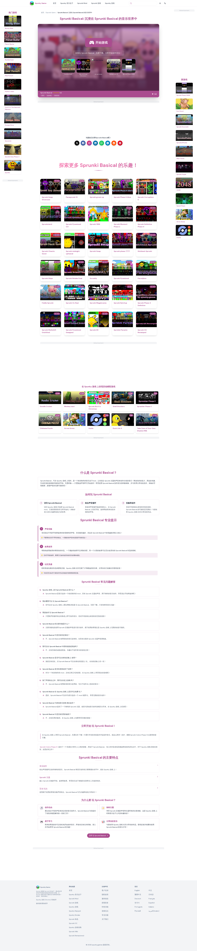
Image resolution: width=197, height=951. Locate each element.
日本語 (151, 894)
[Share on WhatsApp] (101, 143)
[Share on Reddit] (113, 143)
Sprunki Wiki (73, 931)
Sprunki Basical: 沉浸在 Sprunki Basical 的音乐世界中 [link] (75, 12)
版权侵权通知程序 (42, 903)
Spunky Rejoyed (75, 911)
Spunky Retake (74, 915)
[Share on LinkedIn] (95, 143)
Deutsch (138, 899)
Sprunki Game (51, 12)
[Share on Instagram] (89, 143)
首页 (54, 3)
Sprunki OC (73, 923)
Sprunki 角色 (73, 919)
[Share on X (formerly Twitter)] (76, 143)
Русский (138, 911)
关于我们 (105, 919)
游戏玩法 (105, 911)
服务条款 (105, 899)
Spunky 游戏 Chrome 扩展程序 (46, 900)
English (137, 890)
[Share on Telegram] (107, 143)
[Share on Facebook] (83, 143)
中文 (150, 890)
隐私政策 (105, 894)
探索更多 (105, 903)
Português (138, 907)
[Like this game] (152, 94)
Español (152, 903)
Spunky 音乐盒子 (66, 3)
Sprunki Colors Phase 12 (49, 747)
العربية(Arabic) (154, 911)
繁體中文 (138, 894)
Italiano (151, 907)
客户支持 (105, 890)
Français (152, 899)
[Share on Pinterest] (120, 143)
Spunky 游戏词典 (75, 927)
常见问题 (105, 915)
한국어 (137, 903)
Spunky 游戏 (110, 3)
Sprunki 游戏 (96, 3)
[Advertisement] (12, 212)
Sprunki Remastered (76, 936)
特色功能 (105, 907)
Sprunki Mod (82, 3)
